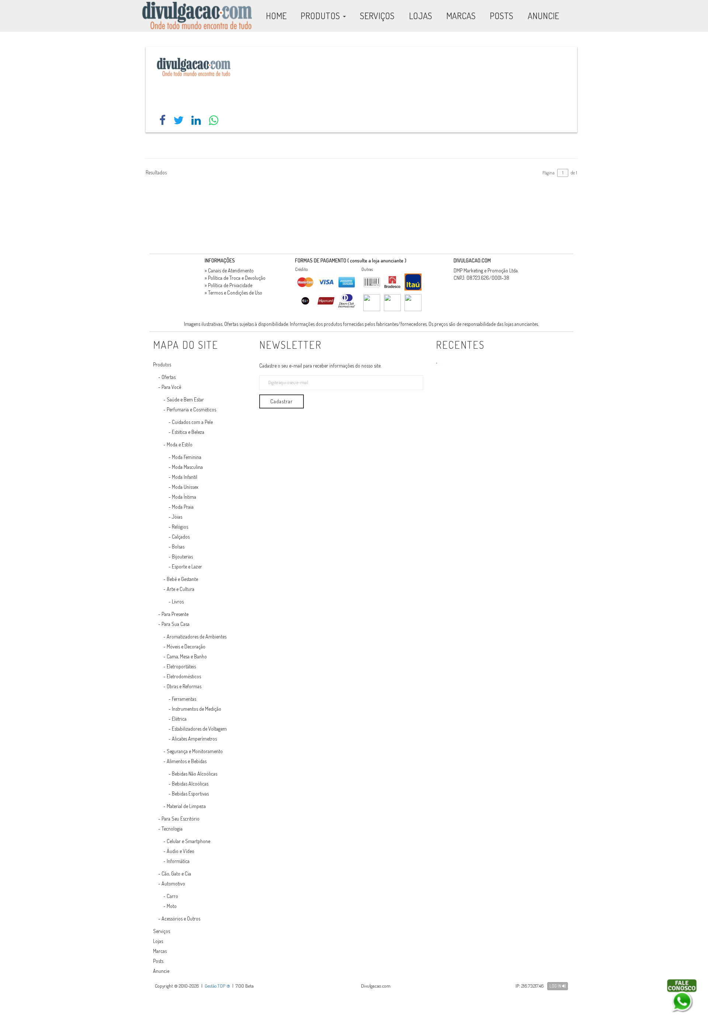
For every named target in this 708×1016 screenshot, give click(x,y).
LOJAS (420, 15)
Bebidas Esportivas (190, 793)
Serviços (161, 931)
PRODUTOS (321, 15)
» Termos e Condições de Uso (233, 292)
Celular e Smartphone (188, 841)
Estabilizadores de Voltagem (199, 729)
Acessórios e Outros (181, 918)
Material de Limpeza (186, 806)
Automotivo (173, 883)
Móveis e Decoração (186, 646)
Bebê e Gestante (182, 579)
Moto (172, 906)
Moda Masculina (187, 467)
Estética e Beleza (188, 432)
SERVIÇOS (377, 15)
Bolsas (178, 546)
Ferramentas (184, 699)
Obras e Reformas (184, 686)
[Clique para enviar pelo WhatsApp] (213, 120)
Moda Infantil (184, 477)
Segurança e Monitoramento (195, 751)
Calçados (181, 536)
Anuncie (161, 971)
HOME (276, 15)
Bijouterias (182, 556)
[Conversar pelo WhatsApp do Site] (681, 995)
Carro (172, 896)
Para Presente (175, 614)
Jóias (177, 517)
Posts (158, 961)
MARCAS (461, 15)
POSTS (501, 15)
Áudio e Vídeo (180, 851)
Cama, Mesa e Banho (187, 656)
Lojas (158, 941)
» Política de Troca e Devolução (235, 278)
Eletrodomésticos (184, 676)
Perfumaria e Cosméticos (191, 409)
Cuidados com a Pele (192, 422)
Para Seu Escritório (180, 818)
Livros (178, 601)
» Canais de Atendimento (229, 270)
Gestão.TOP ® (217, 986)
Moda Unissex (185, 487)
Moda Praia (183, 507)
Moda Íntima (184, 497)
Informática (178, 861)
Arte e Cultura (180, 589)
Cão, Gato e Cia (176, 873)
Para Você (171, 387)
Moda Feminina (186, 457)
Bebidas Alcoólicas (190, 783)
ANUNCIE (543, 15)
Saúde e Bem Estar (185, 399)
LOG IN (555, 986)
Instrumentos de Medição (196, 709)
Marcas (160, 951)
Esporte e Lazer (187, 566)
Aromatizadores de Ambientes (196, 636)
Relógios (180, 526)
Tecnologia (172, 828)
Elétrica (179, 719)
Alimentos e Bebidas (186, 761)
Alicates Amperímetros (194, 738)
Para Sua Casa (176, 624)
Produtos (162, 364)
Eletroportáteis (181, 666)
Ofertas (169, 377)
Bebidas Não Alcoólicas (194, 773)
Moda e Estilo (179, 444)
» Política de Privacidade (228, 285)
